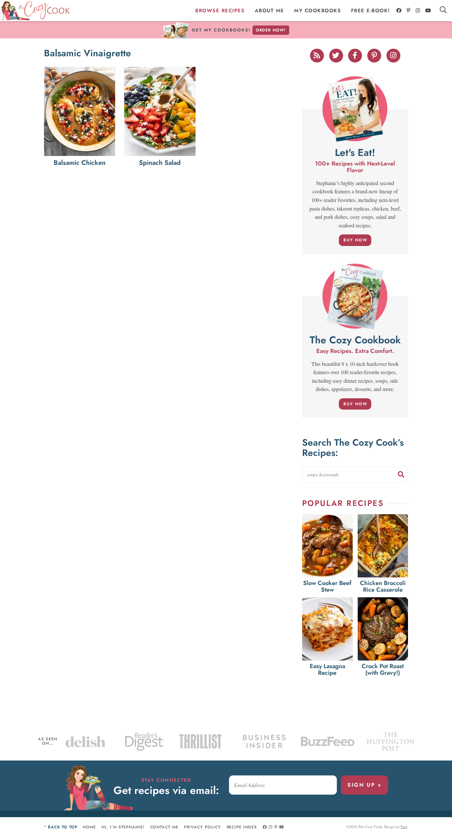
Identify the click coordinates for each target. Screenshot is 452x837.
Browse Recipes (220, 10)
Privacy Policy (202, 827)
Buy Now (355, 240)
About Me (269, 10)
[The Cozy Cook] (35, 11)
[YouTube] (428, 10)
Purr (404, 826)
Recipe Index (242, 827)
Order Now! (271, 30)
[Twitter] (336, 54)
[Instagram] (418, 10)
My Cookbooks (317, 10)
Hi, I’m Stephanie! (123, 827)
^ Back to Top (60, 827)
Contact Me (164, 827)
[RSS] (317, 54)
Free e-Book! (370, 10)
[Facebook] (399, 10)
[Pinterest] (408, 10)
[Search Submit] (401, 474)
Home (89, 827)
